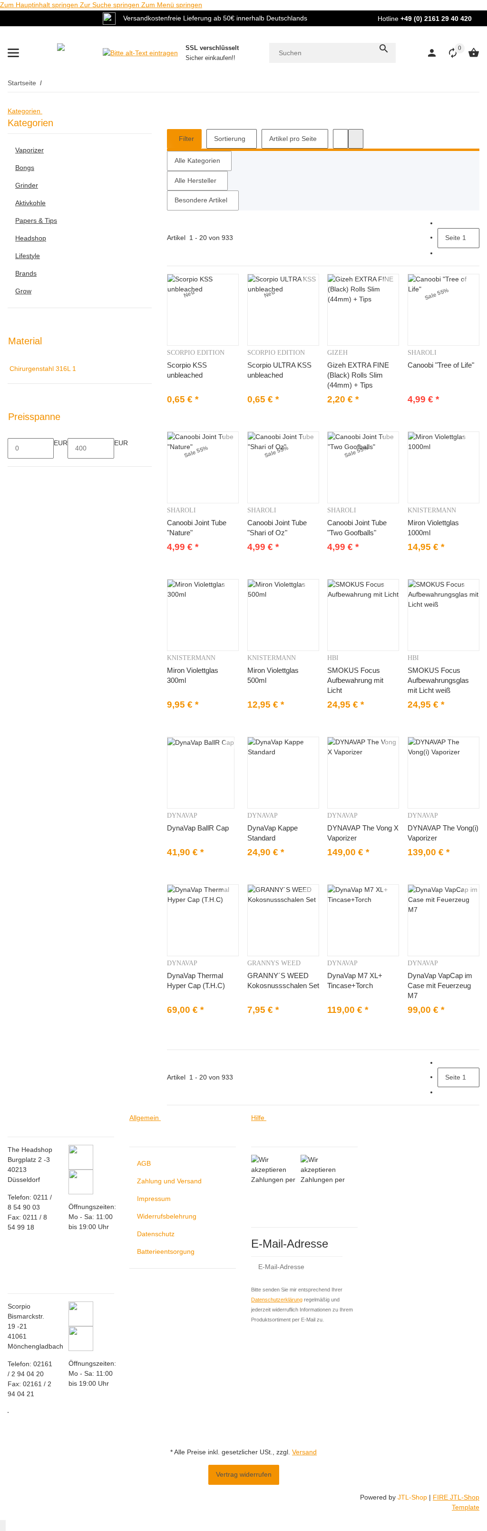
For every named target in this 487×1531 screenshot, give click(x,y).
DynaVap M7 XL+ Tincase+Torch (354, 980)
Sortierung (229, 138)
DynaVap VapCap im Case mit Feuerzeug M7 (440, 985)
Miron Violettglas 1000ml (433, 528)
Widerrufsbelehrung (166, 1216)
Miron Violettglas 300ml (192, 675)
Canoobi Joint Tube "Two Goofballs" (357, 528)
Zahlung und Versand (169, 1181)
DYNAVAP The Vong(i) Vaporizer (443, 833)
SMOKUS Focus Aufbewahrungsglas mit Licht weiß (438, 680)
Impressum (154, 1198)
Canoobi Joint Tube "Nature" (196, 528)
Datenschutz (156, 1234)
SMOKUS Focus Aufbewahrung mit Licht (355, 680)
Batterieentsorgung (166, 1251)
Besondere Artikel (201, 200)
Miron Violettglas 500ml (273, 675)
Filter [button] (185, 138)
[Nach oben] (3, 1525)
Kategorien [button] (25, 111)
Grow (23, 291)
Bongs (24, 167)
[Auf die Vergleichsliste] (230, 281)
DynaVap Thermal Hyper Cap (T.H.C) (196, 980)
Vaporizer (29, 150)
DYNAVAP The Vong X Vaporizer (363, 833)
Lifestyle (27, 256)
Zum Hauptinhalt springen (40, 5)
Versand (304, 1452)
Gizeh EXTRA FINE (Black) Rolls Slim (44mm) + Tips (358, 375)
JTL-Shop (413, 1497)
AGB (144, 1163)
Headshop (30, 238)
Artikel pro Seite (293, 138)
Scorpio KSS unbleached (187, 370)
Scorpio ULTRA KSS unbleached (279, 370)
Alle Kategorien (197, 160)
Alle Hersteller (195, 180)
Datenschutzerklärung (276, 1299)
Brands (26, 273)
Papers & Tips (36, 220)
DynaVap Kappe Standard (272, 833)
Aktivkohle (30, 203)
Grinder (26, 185)
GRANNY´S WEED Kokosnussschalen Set (283, 980)
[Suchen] (384, 48)
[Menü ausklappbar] (13, 53)
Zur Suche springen (110, 5)
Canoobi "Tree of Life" (441, 365)
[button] (448, 53)
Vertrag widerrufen (244, 1474)
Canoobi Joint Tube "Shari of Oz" (277, 528)
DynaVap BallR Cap (198, 828)
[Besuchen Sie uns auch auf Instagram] (8, 1412)
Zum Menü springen (171, 5)
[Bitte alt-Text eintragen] (140, 53)
